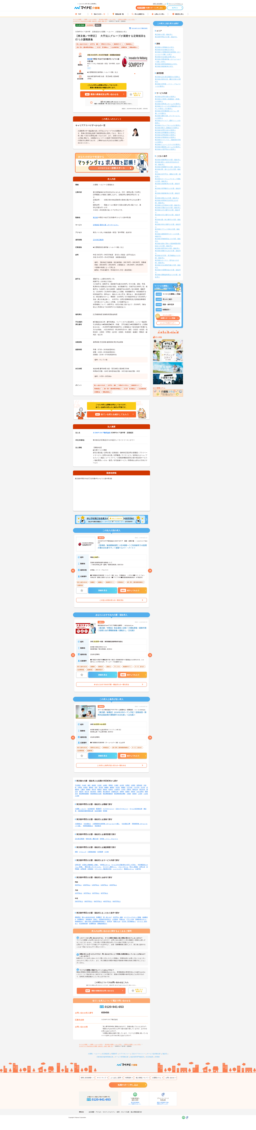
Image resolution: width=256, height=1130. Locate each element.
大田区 (133, 785)
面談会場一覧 (119, 14)
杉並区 (85, 787)
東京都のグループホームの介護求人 (168, 125)
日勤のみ (122, 919)
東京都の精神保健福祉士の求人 (166, 64)
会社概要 (91, 1112)
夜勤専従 (78, 917)
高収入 (95, 919)
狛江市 (87, 791)
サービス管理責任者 (121, 1057)
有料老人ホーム (105, 865)
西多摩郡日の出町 (96, 793)
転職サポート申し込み (128, 1085)
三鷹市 (83, 789)
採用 (118, 1112)
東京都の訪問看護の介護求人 (165, 132)
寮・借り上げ (107, 917)
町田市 (111, 789)
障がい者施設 (134, 867)
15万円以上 (78, 893)
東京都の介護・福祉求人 (164, 34)
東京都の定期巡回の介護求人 (165, 137)
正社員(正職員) (98, 240)
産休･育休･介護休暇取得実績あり (95, 921)
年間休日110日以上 (105, 919)
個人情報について (142, 1078)
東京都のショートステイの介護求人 (168, 144)
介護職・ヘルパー (80, 809)
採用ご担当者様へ (87, 1078)
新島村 (134, 793)
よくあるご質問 (115, 1078)
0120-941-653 (114, 1006)
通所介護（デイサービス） (109, 225)
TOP (79, 14)
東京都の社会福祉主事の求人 (165, 57)
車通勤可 (99, 917)
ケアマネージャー (108, 809)
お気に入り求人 (159, 14)
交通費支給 (92, 923)
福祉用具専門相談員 (137, 1057)
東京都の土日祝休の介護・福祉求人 (168, 205)
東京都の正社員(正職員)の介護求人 (167, 77)
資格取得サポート (140, 919)
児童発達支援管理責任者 (85, 811)
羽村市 (133, 791)
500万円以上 (117, 901)
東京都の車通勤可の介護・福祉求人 (168, 167)
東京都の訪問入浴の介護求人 (165, 130)
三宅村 (140, 793)
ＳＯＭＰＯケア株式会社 (140, 28)
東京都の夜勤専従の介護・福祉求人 (168, 160)
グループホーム (123, 867)
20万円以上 (87, 893)
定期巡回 (96, 225)
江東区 (116, 785)
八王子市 (136, 787)
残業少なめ (116, 921)
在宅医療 (100, 852)
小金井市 (117, 789)
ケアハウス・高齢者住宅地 (103, 869)
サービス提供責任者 (136, 809)
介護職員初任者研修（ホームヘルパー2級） (106, 824)
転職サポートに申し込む (150, 8)
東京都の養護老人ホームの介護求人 (168, 147)
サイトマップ (101, 1078)
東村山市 (135, 789)
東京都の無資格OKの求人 (164, 66)
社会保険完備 (83, 923)
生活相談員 (91, 809)
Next (150, 571)
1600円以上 (113, 885)
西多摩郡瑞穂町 (84, 793)
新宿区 (94, 785)
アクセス (98, 1112)
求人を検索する (139, 14)
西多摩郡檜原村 (108, 793)
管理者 (105, 811)
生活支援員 (98, 811)
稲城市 (127, 791)
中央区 (84, 785)
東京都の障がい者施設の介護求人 (167, 128)
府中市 (94, 789)
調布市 (105, 789)
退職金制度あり (102, 923)
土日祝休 (115, 919)
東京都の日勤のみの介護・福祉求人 (168, 207)
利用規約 (128, 1078)
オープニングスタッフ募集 (132, 917)
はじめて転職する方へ (168, 323)
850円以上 (78, 885)
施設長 (164, 1054)
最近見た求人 (179, 14)
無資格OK (98, 826)
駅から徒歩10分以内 (88, 917)
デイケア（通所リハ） (110, 867)
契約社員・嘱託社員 (92, 839)
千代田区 (78, 785)
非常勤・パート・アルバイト (109, 839)
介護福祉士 (78, 824)
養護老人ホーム (129, 869)
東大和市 (93, 791)
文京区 (99, 785)
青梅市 (88, 789)
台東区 (105, 785)
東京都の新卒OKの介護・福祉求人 (167, 248)
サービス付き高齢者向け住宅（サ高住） (124, 865)
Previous (73, 571)
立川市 (143, 787)
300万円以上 (88, 901)
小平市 (123, 789)
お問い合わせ (170, 1078)
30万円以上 (104, 893)
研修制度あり (79, 921)
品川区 (122, 785)
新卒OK (109, 921)
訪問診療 (83, 869)
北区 (96, 787)
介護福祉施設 (92, 852)
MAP (89, 68)
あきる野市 (140, 791)
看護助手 (99, 809)
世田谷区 (139, 785)
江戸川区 (129, 787)
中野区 (80, 787)
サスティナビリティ (109, 1112)
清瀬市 (99, 791)
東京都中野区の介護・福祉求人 (166, 37)
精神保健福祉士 (88, 826)
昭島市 (99, 789)
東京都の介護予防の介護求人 (165, 149)
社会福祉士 (87, 824)
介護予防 (138, 869)
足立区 (118, 787)
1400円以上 (104, 885)
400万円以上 (107, 901)
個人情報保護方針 (136, 1112)
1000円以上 (86, 885)
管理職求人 (80, 919)
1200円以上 (95, 885)
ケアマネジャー (124, 1054)
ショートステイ (118, 869)
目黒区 (127, 785)
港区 (89, 785)
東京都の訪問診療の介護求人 (165, 135)
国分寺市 (142, 789)
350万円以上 (98, 901)
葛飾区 (123, 787)
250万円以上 (79, 901)
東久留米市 (106, 791)
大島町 (129, 793)
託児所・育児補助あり (129, 921)
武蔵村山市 (114, 791)
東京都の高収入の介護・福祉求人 (167, 198)
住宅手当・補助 (118, 917)
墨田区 (111, 785)
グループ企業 (125, 1112)
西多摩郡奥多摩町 (119, 793)
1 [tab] (134, 73)
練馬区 (112, 787)
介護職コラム (156, 1078)
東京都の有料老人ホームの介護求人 (168, 104)
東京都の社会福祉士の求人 (164, 49)
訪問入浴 (142, 867)
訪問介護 (78, 865)
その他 (106, 852)
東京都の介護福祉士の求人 (164, 47)
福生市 (81, 791)
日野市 (129, 789)
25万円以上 (95, 893)
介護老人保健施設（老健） (90, 865)
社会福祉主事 (126, 824)
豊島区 (91, 787)
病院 (76, 852)
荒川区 (101, 787)
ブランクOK (130, 919)
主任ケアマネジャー (122, 809)
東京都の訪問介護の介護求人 (165, 97)
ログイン (175, 8)
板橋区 (106, 787)
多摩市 (122, 791)
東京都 (89, 59)
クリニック (82, 852)
